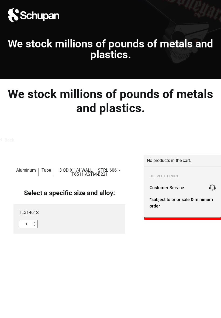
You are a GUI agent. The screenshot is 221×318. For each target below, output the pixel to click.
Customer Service (167, 187)
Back (9, 140)
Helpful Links (164, 176)
